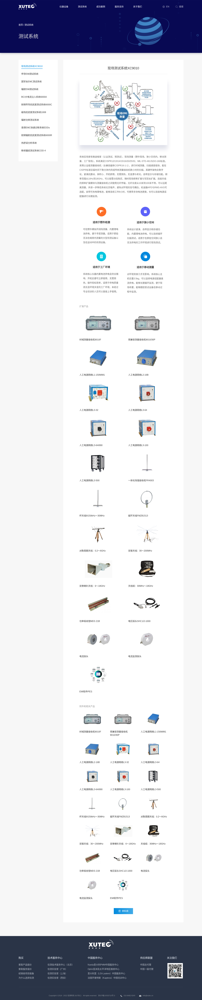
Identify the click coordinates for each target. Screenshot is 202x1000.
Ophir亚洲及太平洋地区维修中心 (103, 969)
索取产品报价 (25, 965)
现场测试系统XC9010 (32, 66)
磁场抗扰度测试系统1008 (33, 112)
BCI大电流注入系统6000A (34, 97)
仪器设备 (64, 6)
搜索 (181, 6)
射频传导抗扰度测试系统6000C (36, 104)
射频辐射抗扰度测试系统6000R (36, 135)
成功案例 (100, 6)
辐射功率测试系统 (30, 120)
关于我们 (137, 6)
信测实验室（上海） (57, 973)
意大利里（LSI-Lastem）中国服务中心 (106, 973)
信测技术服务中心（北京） (61, 965)
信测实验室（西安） (57, 978)
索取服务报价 (25, 969)
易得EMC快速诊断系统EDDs (35, 127)
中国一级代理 (146, 969)
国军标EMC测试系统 (31, 81)
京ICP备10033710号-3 (106, 996)
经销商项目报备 (26, 973)
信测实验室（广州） (57, 969)
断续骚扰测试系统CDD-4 (33, 150)
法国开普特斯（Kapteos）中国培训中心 (107, 978)
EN (167, 6)
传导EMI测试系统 (29, 74)
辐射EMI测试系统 (29, 89)
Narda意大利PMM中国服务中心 (103, 965)
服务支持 (119, 6)
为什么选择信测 (26, 978)
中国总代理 (145, 965)
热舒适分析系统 (29, 143)
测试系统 (82, 6)
